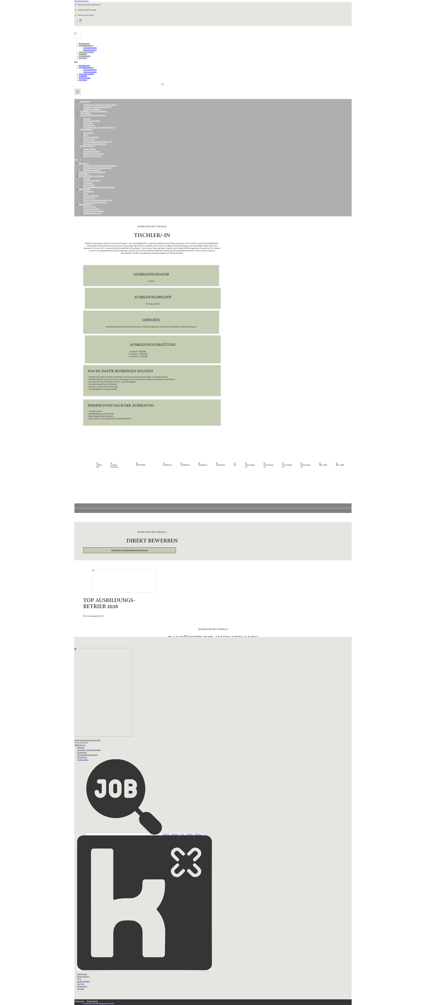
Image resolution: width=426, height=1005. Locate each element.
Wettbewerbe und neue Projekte (99, 127)
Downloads (85, 56)
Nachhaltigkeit (86, 52)
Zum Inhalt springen (81, 1)
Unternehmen (85, 46)
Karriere (83, 54)
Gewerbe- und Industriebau (93, 111)
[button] (119, 62)
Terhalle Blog (90, 50)
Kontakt (83, 58)
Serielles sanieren (92, 109)
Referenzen (84, 44)
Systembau (85, 113)
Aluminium (88, 133)
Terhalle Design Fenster (94, 144)
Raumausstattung (92, 156)
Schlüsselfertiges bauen (92, 115)
